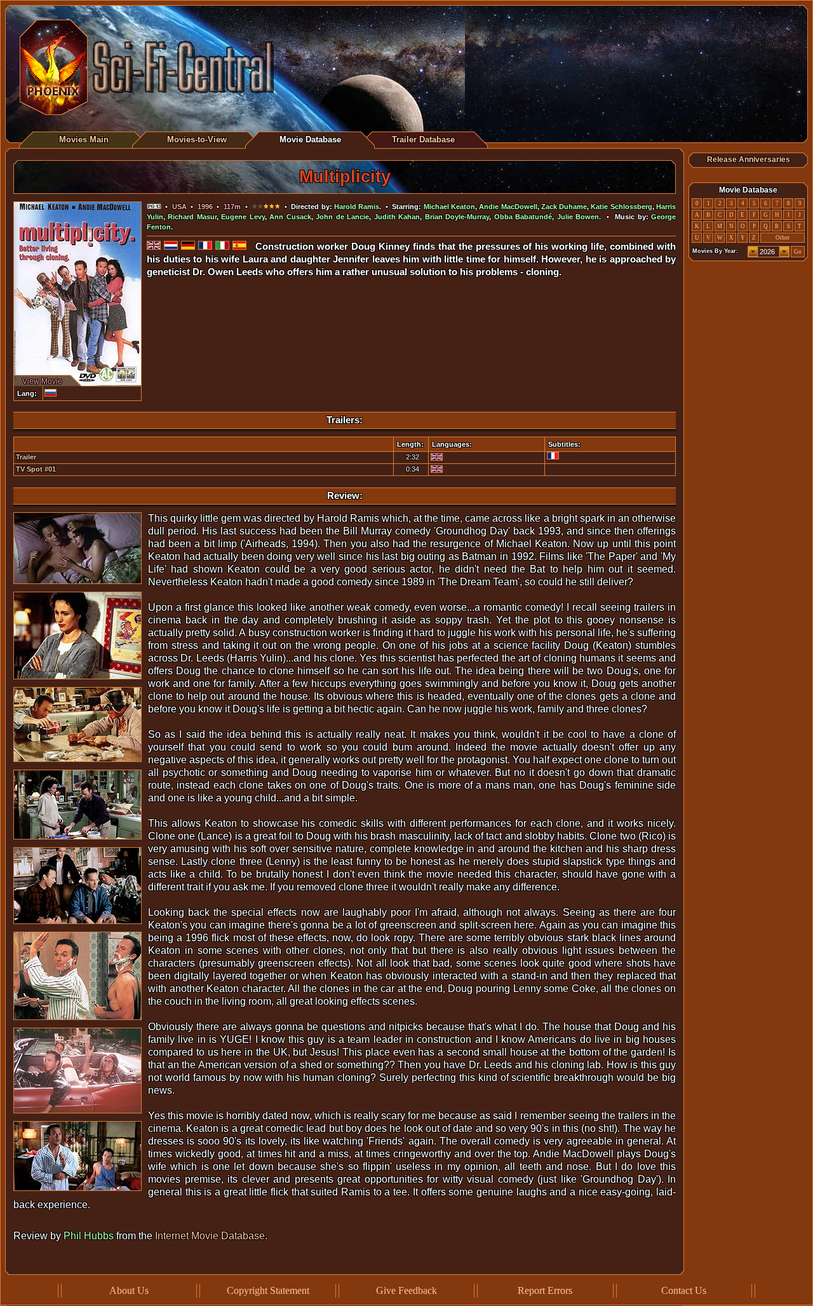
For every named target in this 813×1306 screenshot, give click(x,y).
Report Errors (545, 1290)
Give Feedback (406, 1290)
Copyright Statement (268, 1290)
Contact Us (683, 1290)
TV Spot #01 (36, 469)
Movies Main (84, 139)
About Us (129, 1290)
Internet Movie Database (210, 1235)
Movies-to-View (197, 139)
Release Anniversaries (748, 159)
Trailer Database (423, 139)
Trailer (26, 457)
